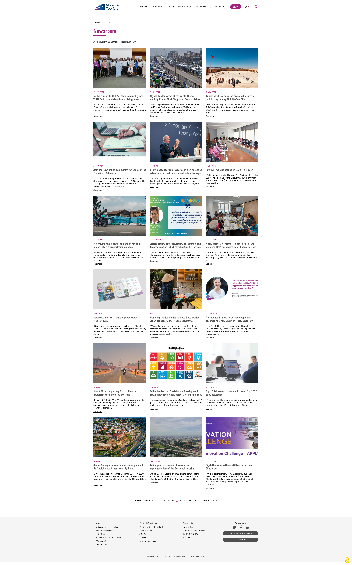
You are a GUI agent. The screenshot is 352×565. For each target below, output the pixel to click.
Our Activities (157, 6)
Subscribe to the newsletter (240, 533)
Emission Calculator (148, 541)
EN (246, 6)
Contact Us (241, 539)
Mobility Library (203, 6)
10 (189, 500)
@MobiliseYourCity (197, 556)
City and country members (107, 527)
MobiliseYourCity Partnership (109, 537)
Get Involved (220, 6)
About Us (143, 6)
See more (98, 116)
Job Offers (100, 534)
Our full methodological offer (152, 527)
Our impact (101, 541)
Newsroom (187, 537)
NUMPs (142, 537)
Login (235, 6)
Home (96, 22)
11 (194, 500)
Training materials (147, 530)
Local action (188, 527)
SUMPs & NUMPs (190, 534)
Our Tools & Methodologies (180, 6)
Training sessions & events (194, 530)
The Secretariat (102, 544)
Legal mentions (152, 556)
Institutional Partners (105, 530)
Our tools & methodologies (174, 556)
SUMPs (142, 534)
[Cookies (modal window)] (347, 560)
